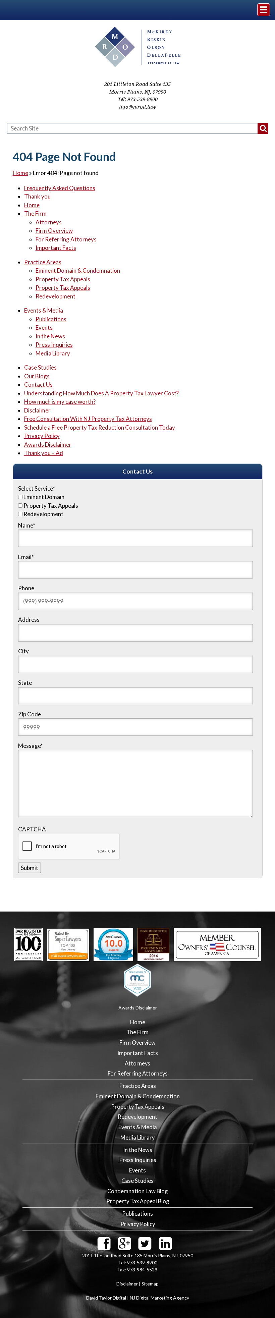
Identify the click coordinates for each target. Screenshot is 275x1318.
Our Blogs (37, 376)
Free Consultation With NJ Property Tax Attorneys (88, 418)
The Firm (35, 213)
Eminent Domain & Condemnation (78, 270)
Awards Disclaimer (47, 444)
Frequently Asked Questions (59, 187)
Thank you (37, 196)
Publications (51, 319)
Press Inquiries (54, 344)
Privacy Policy (42, 435)
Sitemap (150, 1283)
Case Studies (40, 367)
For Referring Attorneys (66, 239)
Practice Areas (42, 262)
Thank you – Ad (43, 452)
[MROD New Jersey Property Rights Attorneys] (137, 64)
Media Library (53, 353)
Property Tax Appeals (63, 279)
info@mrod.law (137, 107)
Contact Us (38, 384)
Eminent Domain (43, 496)
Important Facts (56, 247)
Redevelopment (55, 296)
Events (44, 327)
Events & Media (43, 310)
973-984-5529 (142, 1269)
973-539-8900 (142, 99)
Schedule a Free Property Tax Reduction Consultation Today (99, 427)
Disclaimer (37, 410)
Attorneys (49, 222)
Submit (29, 867)
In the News (50, 336)
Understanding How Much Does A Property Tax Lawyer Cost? (101, 393)
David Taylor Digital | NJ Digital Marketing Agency (137, 1298)
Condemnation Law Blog (137, 1191)
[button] (263, 128)
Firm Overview (54, 230)
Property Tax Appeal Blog (137, 1201)
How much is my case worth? (60, 401)
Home (20, 172)
